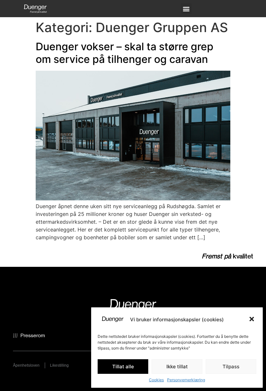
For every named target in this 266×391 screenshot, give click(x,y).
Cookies (156, 379)
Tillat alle (123, 366)
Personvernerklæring (186, 379)
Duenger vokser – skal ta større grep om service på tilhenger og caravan (124, 52)
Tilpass (231, 366)
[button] (252, 320)
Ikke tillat (177, 366)
